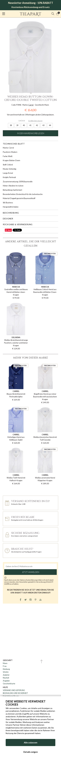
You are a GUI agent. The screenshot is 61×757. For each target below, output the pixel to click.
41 (30, 125)
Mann (5, 663)
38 (11, 125)
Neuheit (6, 678)
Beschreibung (11, 213)
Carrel (30, 105)
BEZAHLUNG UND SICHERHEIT (15, 693)
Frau (5, 666)
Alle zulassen (30, 742)
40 (24, 125)
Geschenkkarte (9, 684)
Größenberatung (35, 121)
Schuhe (6, 672)
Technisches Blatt (14, 144)
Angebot (6, 681)
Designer (8, 218)
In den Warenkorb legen (30, 133)
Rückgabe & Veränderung (17, 224)
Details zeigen (30, 752)
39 (17, 125)
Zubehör (6, 675)
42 (37, 125)
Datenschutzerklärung (28, 580)
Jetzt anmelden (30, 572)
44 (50, 125)
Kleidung (6, 669)
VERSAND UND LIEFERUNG (14, 690)
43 (43, 125)
